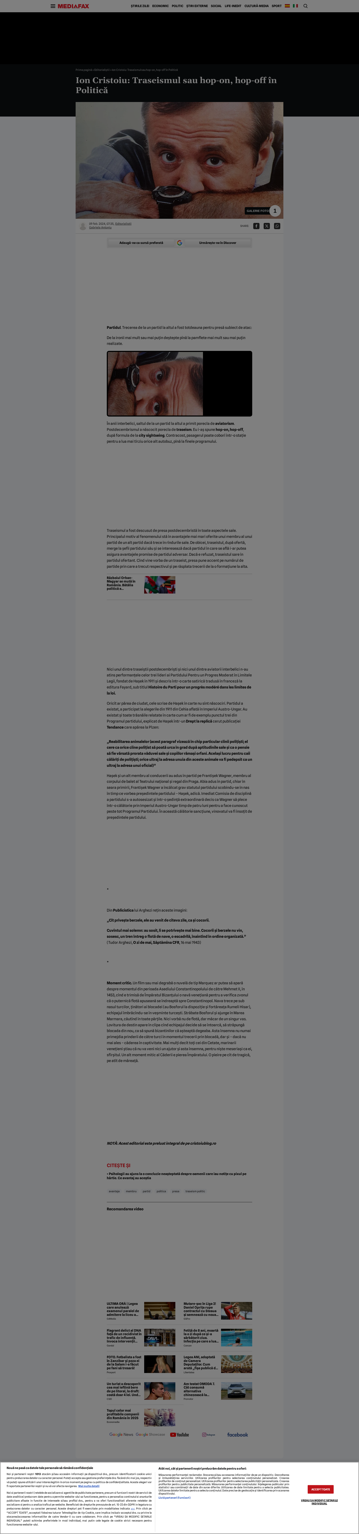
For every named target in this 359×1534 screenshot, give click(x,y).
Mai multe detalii (89, 1486)
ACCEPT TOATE (320, 1489)
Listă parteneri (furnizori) (174, 1497)
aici (133, 1508)
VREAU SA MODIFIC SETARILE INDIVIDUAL (319, 1502)
